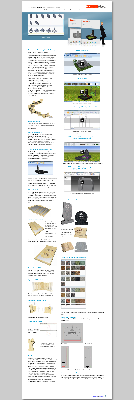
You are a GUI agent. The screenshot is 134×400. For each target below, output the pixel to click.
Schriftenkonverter (75, 9)
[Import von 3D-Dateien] (82, 161)
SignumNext (41, 9)
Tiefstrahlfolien (50, 10)
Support (58, 7)
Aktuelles (33, 7)
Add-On (44, 7)
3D (45, 9)
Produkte (39, 7)
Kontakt (53, 7)
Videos (55, 10)
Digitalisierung (50, 9)
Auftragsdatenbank (66, 9)
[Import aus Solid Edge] (82, 130)
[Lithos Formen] (82, 101)
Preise (49, 7)
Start (29, 7)
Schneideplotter (42, 10)
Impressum (101, 396)
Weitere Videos (46, 37)
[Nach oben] (105, 396)
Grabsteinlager (57, 9)
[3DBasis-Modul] (82, 73)
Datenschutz (95, 396)
